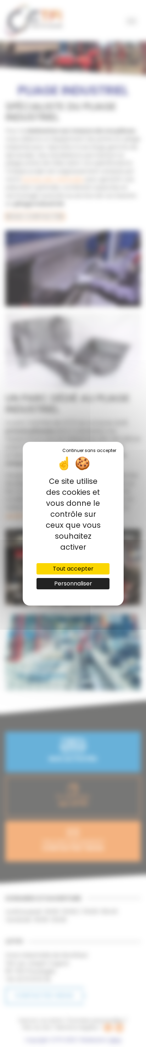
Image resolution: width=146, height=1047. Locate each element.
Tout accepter (73, 569)
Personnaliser (73, 583)
